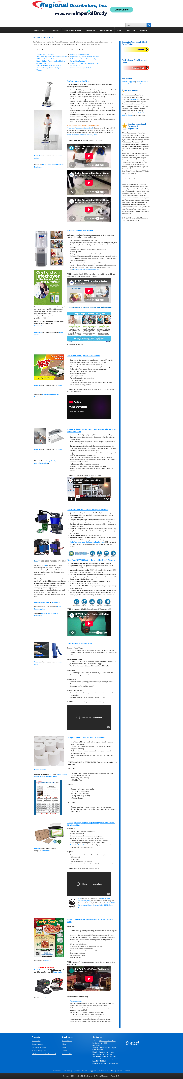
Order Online (36, 1041)
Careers (64, 1050)
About (64, 1044)
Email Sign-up (67, 1041)
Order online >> (58, 972)
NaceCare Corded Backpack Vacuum (48, 65)
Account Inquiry (37, 1044)
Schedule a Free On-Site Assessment (44, 1054)
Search (149, 25)
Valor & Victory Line (39, 1050)
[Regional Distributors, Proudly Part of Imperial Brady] (69, 8)
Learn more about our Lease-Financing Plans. (82, 135)
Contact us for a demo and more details (80, 128)
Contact (37, 386)
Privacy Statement (102, 1076)
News (64, 1047)
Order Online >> (40, 770)
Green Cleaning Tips (135, 84)
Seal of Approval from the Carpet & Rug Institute (87, 542)
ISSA (45, 565)
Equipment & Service (39, 1047)
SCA (79, 898)
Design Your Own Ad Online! (79, 845)
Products (124, 82)
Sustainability (67, 1054)
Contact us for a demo (42, 602)
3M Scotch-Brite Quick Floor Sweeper (49, 59)
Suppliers (132, 82)
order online (56, 602)
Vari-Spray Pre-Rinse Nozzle (79, 54)
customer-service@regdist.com (107, 1063)
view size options (50, 998)
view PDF (47, 961)
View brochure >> (40, 326)
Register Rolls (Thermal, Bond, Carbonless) (84, 56)
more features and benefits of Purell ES (86, 269)
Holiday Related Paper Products (81, 68)
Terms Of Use (115, 1076)
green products (134, 99)
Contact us (38, 156)
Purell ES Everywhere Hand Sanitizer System (51, 56)
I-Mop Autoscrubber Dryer (45, 54)
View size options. (76, 1001)
